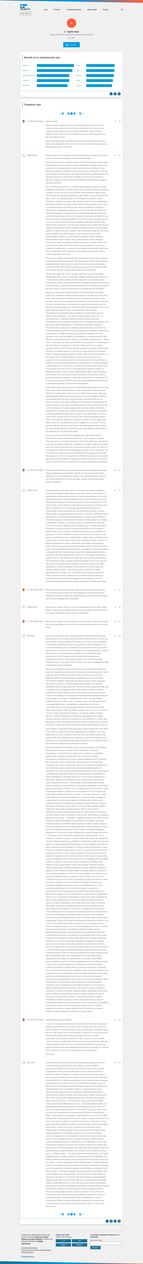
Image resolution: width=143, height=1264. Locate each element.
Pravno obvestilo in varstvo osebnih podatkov (36, 1250)
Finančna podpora (27, 1252)
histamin (25, 65)
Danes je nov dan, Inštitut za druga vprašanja (35, 1238)
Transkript (73, 45)
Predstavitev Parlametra (29, 1248)
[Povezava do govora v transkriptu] (115, 121)
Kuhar (78, 65)
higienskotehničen (28, 75)
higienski (25, 70)
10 (80, 113)
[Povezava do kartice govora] (119, 121)
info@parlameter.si (27, 1256)
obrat (78, 80)
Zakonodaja (92, 10)
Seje (45, 10)
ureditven (25, 80)
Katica (78, 70)
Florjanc (79, 86)
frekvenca (26, 86)
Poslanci (57, 10)
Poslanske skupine (74, 10)
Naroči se (95, 1247)
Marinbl (78, 75)
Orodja (105, 10)
